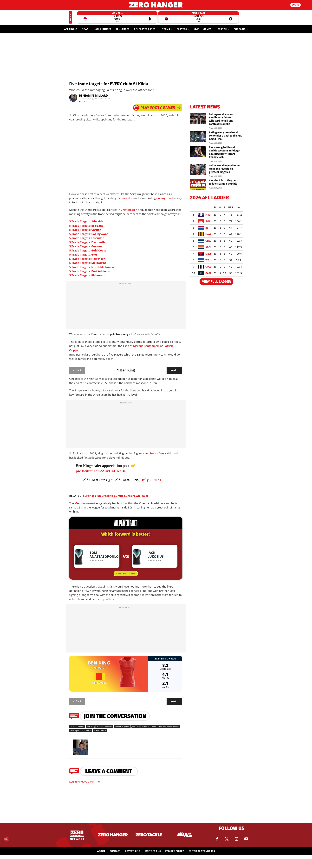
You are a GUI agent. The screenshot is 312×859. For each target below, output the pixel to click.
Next (173, 370)
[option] (117, 17)
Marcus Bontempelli (146, 346)
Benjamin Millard (93, 95)
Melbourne (82, 503)
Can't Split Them (125, 573)
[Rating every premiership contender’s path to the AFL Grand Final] (198, 136)
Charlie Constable (104, 726)
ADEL (208, 247)
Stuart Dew (157, 453)
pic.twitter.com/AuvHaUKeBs (100, 471)
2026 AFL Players (77, 726)
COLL (208, 266)
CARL (208, 273)
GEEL (208, 240)
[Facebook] (217, 839)
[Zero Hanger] (156, 4)
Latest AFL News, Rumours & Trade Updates (160, 726)
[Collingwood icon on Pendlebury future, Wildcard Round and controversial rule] (198, 118)
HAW (208, 234)
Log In (295, 4)
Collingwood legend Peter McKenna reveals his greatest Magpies (224, 169)
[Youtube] (246, 839)
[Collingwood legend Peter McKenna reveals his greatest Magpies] (198, 169)
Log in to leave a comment (85, 781)
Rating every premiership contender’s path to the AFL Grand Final (225, 135)
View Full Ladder (216, 281)
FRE (207, 214)
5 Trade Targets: (86, 221)
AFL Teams (86, 730)
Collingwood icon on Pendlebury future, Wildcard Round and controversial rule (221, 119)
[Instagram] (236, 839)
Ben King (91, 726)
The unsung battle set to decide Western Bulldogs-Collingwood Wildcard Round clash (224, 152)
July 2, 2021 (151, 480)
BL (206, 227)
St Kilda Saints (100, 730)
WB (207, 260)
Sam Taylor (75, 730)
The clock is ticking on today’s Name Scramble (223, 182)
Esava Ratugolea (122, 726)
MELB (208, 253)
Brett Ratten (129, 210)
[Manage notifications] (6, 838)
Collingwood (164, 198)
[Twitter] (227, 839)
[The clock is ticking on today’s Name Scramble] (198, 184)
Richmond (123, 198)
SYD (207, 221)
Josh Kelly (135, 726)
